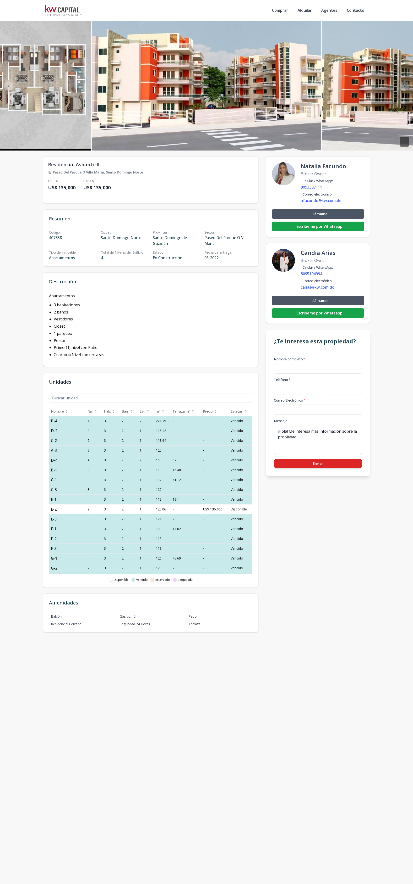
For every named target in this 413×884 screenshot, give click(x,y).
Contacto (355, 10)
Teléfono (282, 379)
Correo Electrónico (289, 400)
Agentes (329, 10)
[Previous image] (8, 86)
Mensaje (280, 421)
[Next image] (404, 86)
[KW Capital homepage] (63, 10)
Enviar (318, 463)
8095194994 (311, 273)
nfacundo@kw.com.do (321, 200)
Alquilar (305, 10)
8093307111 (311, 187)
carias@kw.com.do (317, 287)
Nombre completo (289, 359)
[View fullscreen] (404, 142)
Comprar (280, 10)
